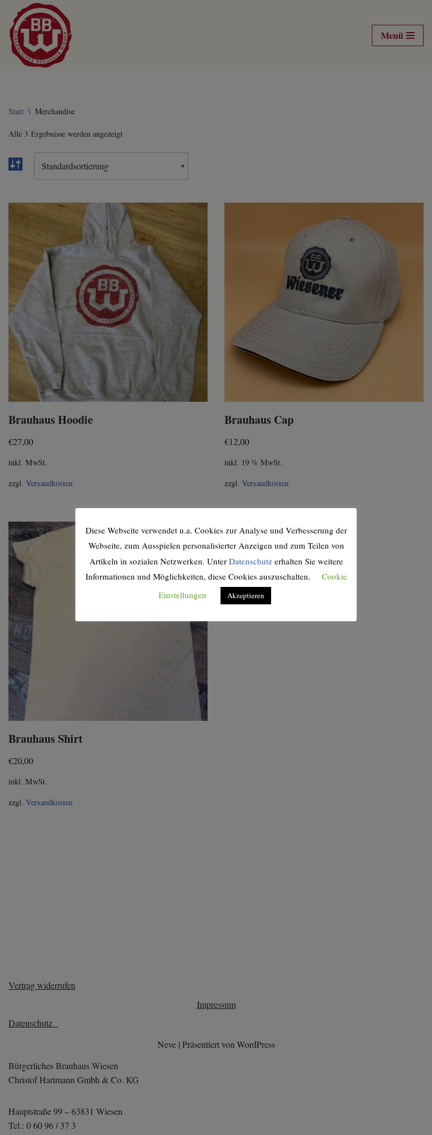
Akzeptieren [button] (245, 595)
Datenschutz (250, 561)
